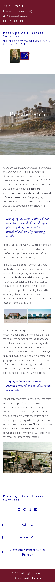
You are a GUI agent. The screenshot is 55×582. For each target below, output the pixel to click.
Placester (36, 578)
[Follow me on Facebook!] (4, 21)
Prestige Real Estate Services (24, 34)
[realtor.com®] (21, 21)
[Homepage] (18, 56)
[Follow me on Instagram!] (10, 21)
